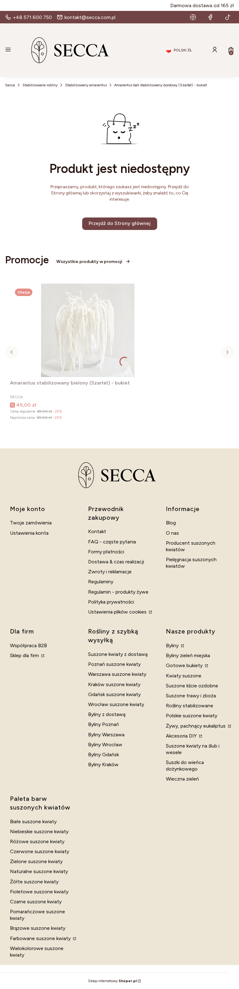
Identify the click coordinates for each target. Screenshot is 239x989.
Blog (171, 523)
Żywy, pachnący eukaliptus (196, 726)
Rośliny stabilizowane (189, 706)
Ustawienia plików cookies (118, 612)
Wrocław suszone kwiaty (116, 704)
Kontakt (97, 531)
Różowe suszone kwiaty (37, 841)
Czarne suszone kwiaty (36, 902)
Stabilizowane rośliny (40, 85)
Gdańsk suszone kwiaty (114, 694)
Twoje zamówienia (31, 523)
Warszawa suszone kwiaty (117, 674)
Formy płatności (106, 552)
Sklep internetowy (112, 981)
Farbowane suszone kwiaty (41, 938)
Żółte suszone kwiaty (34, 882)
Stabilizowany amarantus (86, 85)
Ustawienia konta (29, 533)
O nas (172, 533)
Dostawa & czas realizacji (116, 562)
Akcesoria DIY (182, 736)
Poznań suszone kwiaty (114, 664)
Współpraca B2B (28, 645)
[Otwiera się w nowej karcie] (193, 17)
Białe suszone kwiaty (33, 821)
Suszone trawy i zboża (191, 696)
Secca (10, 85)
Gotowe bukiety (185, 665)
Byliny (173, 645)
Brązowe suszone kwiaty (37, 928)
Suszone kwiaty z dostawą (118, 654)
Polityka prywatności (111, 602)
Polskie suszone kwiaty (191, 716)
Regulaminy (100, 582)
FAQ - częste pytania (112, 542)
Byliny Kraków (103, 764)
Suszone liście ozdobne (192, 686)
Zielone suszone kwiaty (36, 861)
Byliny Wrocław (105, 745)
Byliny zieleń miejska (188, 655)
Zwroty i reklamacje (110, 572)
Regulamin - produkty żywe (118, 592)
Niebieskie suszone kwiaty (39, 831)
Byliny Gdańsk (103, 754)
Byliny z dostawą (106, 714)
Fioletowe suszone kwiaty (39, 892)
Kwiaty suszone (183, 676)
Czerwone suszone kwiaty (39, 851)
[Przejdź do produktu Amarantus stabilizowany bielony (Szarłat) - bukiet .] (88, 330)
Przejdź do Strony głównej (120, 223)
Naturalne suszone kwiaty (39, 871)
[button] (8, 50)
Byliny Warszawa (106, 735)
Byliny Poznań (103, 724)
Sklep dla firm (25, 655)
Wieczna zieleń (182, 779)
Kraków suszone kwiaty (114, 684)
